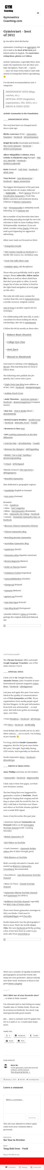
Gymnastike (10, 777)
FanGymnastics (18, 511)
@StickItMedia (9, 414)
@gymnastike (33, 777)
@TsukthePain (24, 443)
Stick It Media (20, 411)
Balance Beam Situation (19, 334)
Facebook (18, 137)
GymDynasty (30, 322)
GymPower (9, 549)
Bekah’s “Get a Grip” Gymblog (18, 455)
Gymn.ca (24, 614)
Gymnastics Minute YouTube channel (21, 892)
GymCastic (11, 193)
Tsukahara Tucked (13, 573)
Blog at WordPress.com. (11, 1155)
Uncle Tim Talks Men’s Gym (17, 260)
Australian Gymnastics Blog (17, 543)
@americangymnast (22, 402)
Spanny (27, 193)
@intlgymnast (26, 686)
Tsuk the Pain (10, 443)
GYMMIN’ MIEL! (12, 266)
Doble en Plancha (12, 567)
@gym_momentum (22, 181)
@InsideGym (9, 760)
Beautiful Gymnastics (14, 478)
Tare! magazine (18, 508)
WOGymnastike (16, 207)
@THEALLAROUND (11, 163)
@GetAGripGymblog (12, 458)
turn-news (9, 496)
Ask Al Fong (8, 308)
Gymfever (14, 505)
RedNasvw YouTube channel (17, 901)
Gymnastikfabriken (13, 578)
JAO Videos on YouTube (15, 842)
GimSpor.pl (9, 584)
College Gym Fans (16, 342)
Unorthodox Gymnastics (14, 196)
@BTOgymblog (32, 449)
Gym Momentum (24, 178)
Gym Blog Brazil (12, 608)
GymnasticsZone (32, 299)
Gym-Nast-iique (11, 602)
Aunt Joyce (12, 349)
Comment (32, 1118)
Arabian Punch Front (14, 393)
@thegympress (9, 472)
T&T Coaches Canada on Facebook (19, 252)
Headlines (14, 719)
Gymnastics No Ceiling (19, 514)
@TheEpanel (18, 464)
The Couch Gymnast (12, 146)
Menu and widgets (38, 15)
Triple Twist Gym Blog (14, 384)
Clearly (25, 228)
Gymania (8, 590)
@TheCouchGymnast (12, 148)
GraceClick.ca (24, 934)
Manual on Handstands (19, 356)
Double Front (34, 419)
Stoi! (23, 428)
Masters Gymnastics (22, 202)
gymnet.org (9, 596)
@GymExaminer (31, 137)
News (10, 724)
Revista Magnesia (12, 561)
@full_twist (8, 172)
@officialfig (30, 724)
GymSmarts (13, 895)
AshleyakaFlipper (11, 916)
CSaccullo (27, 916)
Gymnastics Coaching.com (12, 19)
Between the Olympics (14, 449)
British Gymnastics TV (14, 836)
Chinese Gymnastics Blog (15, 531)
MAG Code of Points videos (18, 904)
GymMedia (9, 490)
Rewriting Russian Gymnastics (18, 537)
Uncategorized (34, 1079)
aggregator (31, 47)
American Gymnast (29, 399)
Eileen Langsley (15, 983)
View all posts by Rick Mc (19, 1072)
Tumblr (34, 422)
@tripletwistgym (33, 387)
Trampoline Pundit (13, 246)
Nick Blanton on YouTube (16, 857)
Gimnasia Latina (12, 555)
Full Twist (22, 169)
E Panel (8, 464)
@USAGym (35, 719)
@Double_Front (22, 422)
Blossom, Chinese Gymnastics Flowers (21, 525)
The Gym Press (26, 469)
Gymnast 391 (23, 210)
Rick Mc (22, 1079)
